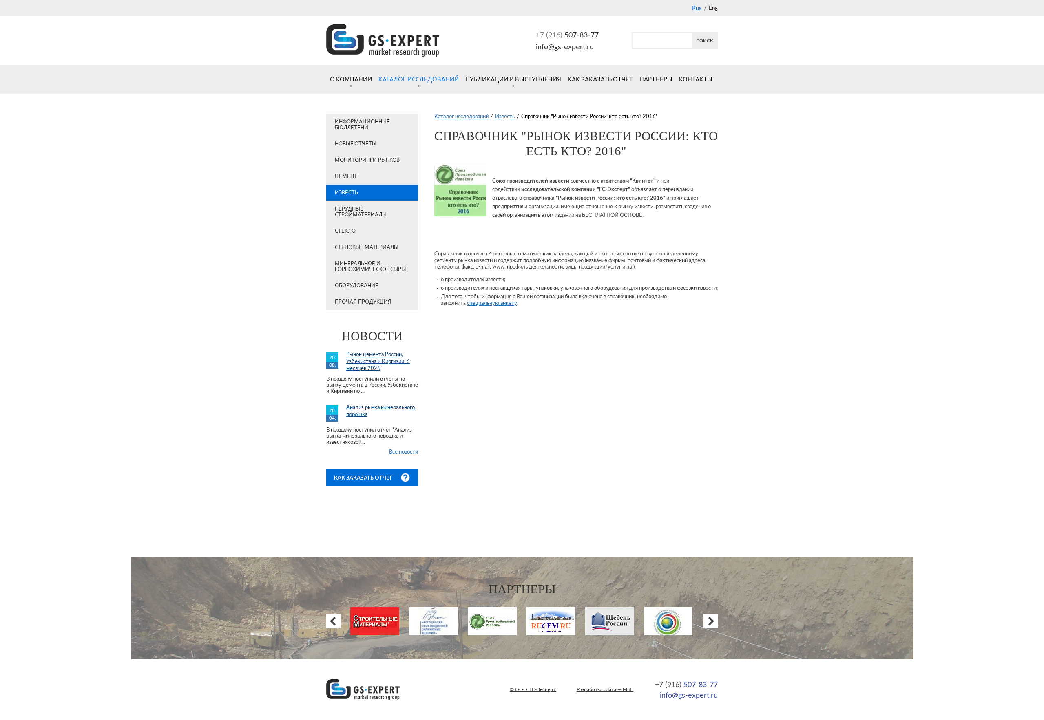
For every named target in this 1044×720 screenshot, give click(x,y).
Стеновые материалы (366, 247)
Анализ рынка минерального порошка (380, 411)
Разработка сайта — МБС (605, 689)
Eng (713, 8)
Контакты (695, 79)
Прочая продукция (363, 301)
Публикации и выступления (513, 79)
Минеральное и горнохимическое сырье (371, 266)
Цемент (346, 176)
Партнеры (655, 79)
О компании (351, 79)
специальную (483, 303)
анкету (508, 303)
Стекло (345, 230)
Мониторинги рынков (367, 159)
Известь (346, 192)
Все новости (403, 452)
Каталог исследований (418, 79)
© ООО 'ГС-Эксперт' (533, 689)
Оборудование (356, 285)
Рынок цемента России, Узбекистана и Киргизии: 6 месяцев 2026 (378, 361)
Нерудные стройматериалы (361, 211)
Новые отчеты (355, 143)
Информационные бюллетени (362, 124)
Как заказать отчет (600, 79)
